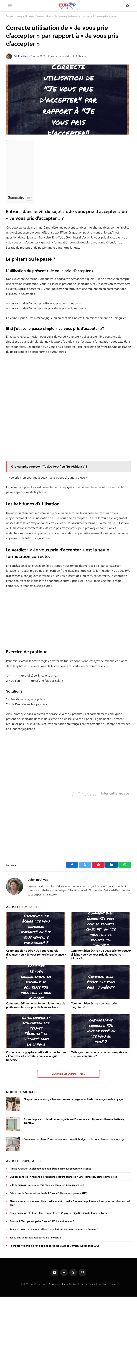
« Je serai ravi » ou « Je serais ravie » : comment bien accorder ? (47, 1185)
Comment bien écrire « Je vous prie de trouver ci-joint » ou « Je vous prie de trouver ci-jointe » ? (101, 954)
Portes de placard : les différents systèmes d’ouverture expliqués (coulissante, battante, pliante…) (74, 1121)
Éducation (29, 16)
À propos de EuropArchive (62, 1284)
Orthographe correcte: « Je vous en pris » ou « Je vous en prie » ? (99, 1054)
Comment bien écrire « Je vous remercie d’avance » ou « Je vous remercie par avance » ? (36, 954)
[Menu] (10, 6)
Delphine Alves (21, 56)
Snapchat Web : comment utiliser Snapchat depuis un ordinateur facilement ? (54, 1229)
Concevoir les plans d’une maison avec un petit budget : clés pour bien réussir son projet (74, 1139)
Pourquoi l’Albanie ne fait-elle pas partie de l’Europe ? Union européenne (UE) (54, 1245)
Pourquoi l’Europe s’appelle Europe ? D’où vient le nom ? (42, 1221)
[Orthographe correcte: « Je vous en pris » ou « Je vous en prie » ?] (101, 1031)
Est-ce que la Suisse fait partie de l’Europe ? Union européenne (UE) (48, 1193)
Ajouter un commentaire (68, 1073)
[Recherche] (127, 6)
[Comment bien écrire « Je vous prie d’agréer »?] (101, 982)
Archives (82, 1284)
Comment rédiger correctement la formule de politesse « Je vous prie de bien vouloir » (35, 1005)
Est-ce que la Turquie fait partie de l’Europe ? (35, 1237)
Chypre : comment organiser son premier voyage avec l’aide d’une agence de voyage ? (74, 1099)
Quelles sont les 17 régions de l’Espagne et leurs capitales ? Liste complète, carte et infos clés (63, 1176)
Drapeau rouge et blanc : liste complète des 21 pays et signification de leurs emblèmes (59, 1213)
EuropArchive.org (14, 16)
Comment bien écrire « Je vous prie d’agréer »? (94, 1005)
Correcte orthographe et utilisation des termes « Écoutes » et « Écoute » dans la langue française (36, 1056)
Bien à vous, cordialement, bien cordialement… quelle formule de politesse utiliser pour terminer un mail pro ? (70, 1203)
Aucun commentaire (61, 56)
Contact (92, 1284)
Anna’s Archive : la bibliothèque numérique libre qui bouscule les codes (50, 1168)
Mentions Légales (107, 1284)
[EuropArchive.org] (68, 6)
